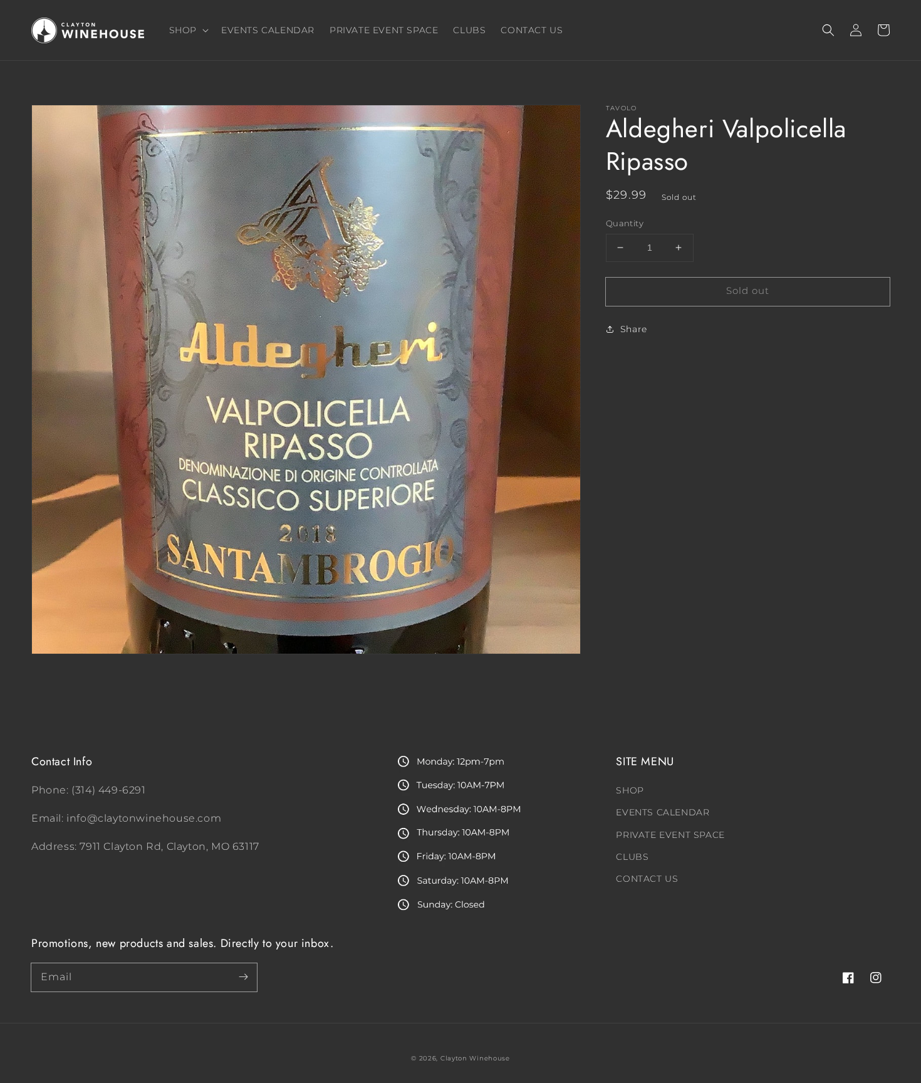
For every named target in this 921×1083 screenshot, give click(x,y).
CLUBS (632, 856)
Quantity (624, 223)
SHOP (629, 790)
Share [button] (633, 329)
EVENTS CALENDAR (662, 812)
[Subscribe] (243, 977)
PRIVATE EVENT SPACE (670, 834)
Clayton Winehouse (475, 1058)
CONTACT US (647, 878)
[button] (828, 30)
